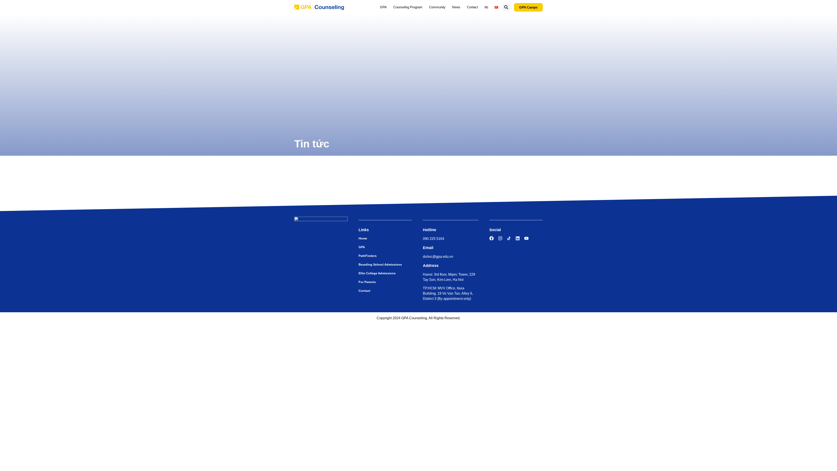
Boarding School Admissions (380, 264)
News (456, 7)
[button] (506, 7)
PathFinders (368, 256)
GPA (383, 7)
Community (437, 7)
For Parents (367, 282)
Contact (472, 7)
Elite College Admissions (377, 273)
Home (363, 238)
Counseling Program (407, 7)
